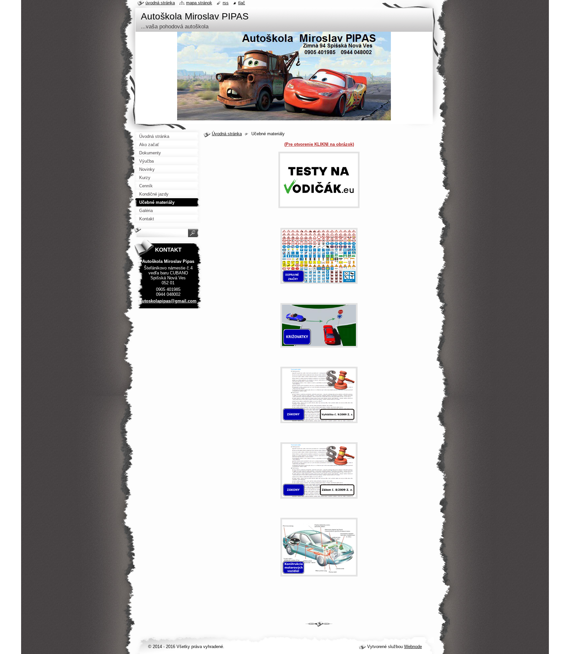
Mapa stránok (199, 2)
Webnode (413, 646)
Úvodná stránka (227, 133)
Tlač (241, 2)
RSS (226, 2)
